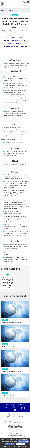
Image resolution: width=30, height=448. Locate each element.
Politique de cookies (9, 437)
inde (7, 37)
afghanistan (14, 50)
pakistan (13, 37)
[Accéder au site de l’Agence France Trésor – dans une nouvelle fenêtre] (15, 415)
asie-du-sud (23, 46)
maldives (6, 40)
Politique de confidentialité (15, 435)
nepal (23, 40)
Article (15, 15)
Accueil (3, 10)
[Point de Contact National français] (15, 421)
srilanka (21, 37)
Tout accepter (24, 441)
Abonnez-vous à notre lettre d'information (15, 405)
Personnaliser (20, 444)
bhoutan (10, 43)
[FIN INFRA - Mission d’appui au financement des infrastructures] (15, 427)
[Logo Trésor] (14, 4)
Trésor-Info (10, 10)
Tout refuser (10, 444)
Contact (10, 433)
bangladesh (15, 40)
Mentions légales (17, 433)
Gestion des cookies (21, 437)
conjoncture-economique (10, 46)
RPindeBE (18, 43)
